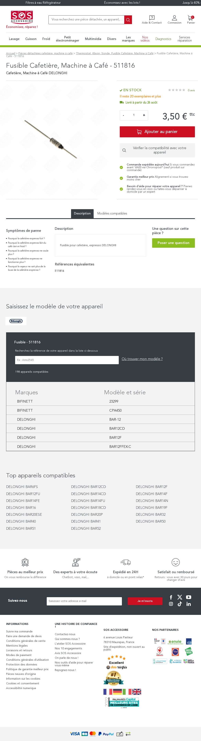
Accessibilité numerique (21, 688)
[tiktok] (179, 606)
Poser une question (173, 243)
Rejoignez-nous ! (65, 670)
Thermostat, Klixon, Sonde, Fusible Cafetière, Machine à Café (114, 53)
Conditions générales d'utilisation (27, 660)
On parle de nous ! (66, 658)
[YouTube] (188, 600)
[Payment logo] (100, 734)
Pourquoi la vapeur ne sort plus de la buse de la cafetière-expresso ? (27, 268)
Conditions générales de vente (26, 641)
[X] (179, 600)
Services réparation (185, 39)
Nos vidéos (145, 39)
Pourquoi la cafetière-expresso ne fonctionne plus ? (25, 260)
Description (82, 213)
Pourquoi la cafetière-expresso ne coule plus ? (28, 253)
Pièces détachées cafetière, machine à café (45, 53)
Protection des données (21, 664)
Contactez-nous (65, 634)
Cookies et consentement (22, 683)
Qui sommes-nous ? (67, 639)
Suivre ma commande (19, 631)
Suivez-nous (17, 600)
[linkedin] (188, 606)
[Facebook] (171, 600)
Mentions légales (17, 645)
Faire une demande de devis (24, 636)
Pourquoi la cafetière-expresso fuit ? (26, 238)
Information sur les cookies (23, 678)
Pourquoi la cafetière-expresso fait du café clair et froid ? (27, 245)
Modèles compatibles (112, 213)
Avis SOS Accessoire (68, 653)
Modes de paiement (19, 655)
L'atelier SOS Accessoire (70, 643)
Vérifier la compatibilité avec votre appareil (159, 150)
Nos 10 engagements (68, 648)
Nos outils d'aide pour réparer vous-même (74, 664)
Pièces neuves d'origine (21, 674)
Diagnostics (163, 39)
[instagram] (171, 606)
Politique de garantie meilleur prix (27, 669)
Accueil (10, 53)
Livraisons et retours (19, 650)
